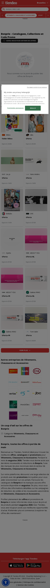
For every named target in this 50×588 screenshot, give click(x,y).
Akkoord (33, 108)
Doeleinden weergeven (15, 108)
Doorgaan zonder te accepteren (37, 87)
